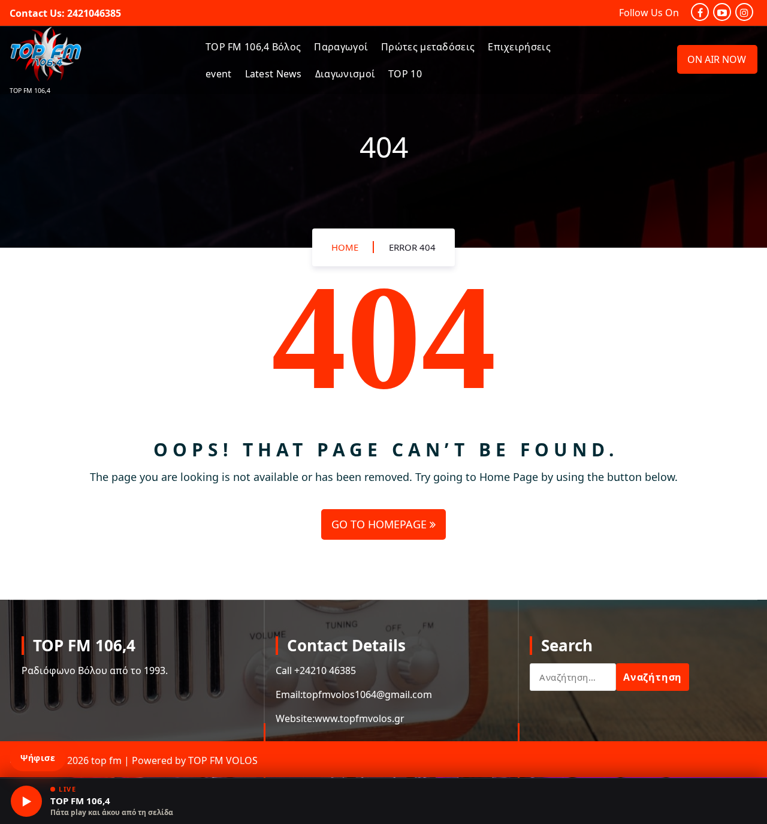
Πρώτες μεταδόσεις (428, 46)
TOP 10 (405, 73)
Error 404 (412, 247)
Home (344, 247)
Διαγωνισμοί (345, 73)
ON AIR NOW (716, 59)
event (219, 73)
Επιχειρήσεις (519, 46)
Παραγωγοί (341, 46)
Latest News (273, 73)
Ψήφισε (37, 757)
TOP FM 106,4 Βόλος (253, 46)
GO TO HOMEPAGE (380, 524)
